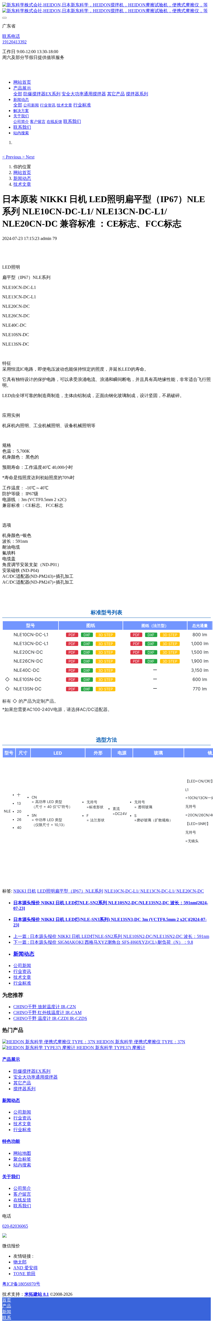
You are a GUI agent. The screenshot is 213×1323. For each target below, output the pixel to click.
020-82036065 (15, 1226)
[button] (12, 157)
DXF (86, 635)
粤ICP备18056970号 (21, 1284)
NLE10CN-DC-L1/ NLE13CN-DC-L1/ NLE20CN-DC (154, 891)
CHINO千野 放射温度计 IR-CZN (44, 1006)
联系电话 (11, 36)
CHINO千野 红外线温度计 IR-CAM (47, 1012)
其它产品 (22, 1083)
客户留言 (22, 1194)
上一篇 (111, 936)
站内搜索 (22, 1165)
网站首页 (22, 82)
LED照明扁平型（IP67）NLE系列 (70, 891)
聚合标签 (22, 1159)
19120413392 (14, 41)
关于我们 (11, 1176)
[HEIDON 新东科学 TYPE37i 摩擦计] (39, 1047)
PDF (72, 635)
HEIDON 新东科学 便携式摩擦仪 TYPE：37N (141, 1041)
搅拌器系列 (24, 1088)
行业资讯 (22, 971)
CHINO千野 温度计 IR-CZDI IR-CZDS (50, 1018)
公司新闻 (22, 965)
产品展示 (11, 1059)
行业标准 (22, 983)
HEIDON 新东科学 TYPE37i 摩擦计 (111, 1047)
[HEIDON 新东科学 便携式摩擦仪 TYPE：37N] (49, 1041)
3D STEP (105, 635)
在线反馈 (22, 1200)
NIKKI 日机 (24, 891)
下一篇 (103, 942)
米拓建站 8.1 (36, 1294)
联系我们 (22, 1205)
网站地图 (22, 1153)
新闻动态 (22, 178)
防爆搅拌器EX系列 (31, 1071)
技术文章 (22, 184)
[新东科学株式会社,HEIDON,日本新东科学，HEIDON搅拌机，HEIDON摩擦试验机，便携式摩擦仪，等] (106, 8)
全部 (17, 93)
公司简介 (22, 1188)
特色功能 (11, 1141)
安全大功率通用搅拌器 (35, 1077)
